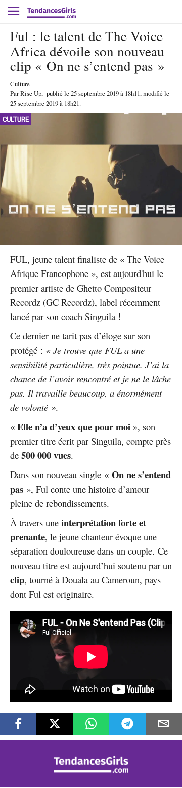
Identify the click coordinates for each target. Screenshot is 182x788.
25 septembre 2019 (95, 93)
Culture (20, 83)
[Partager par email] (164, 724)
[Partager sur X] (54, 724)
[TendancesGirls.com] (91, 770)
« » (74, 426)
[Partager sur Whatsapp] (91, 724)
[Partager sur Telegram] (127, 724)
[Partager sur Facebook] (18, 724)
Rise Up (30, 93)
